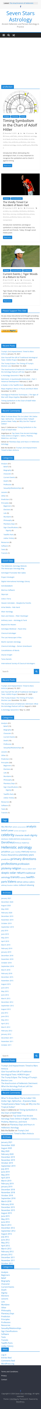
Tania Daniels (6, 659)
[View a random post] (13, 35)
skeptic (5, 872)
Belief (6, 467)
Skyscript (4, 594)
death (27, 835)
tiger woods (22, 286)
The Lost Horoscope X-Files (11, 637)
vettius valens (29, 882)
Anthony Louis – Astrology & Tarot (14, 620)
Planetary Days (9, 524)
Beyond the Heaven (8, 624)
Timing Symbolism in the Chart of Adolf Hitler (20, 125)
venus (19, 881)
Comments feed (8, 1360)
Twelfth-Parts (9, 534)
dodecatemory (26, 839)
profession (23, 863)
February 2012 (6, 1031)
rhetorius (24, 869)
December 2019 (7, 916)
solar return (31, 142)
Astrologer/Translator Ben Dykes (13, 573)
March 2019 (5, 945)
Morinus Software (8, 590)
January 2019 (6, 952)
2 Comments (26, 280)
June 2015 (5, 988)
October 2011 (6, 1045)
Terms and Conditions (9, 1371)
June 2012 (5, 1016)
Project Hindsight (7, 577)
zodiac (15, 885)
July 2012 (4, 1013)
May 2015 (5, 991)
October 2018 (6, 963)
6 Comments (30, 208)
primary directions (23, 859)
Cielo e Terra (6, 599)
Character (15, 116)
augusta (17, 283)
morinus (33, 852)
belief (4, 830)
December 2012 (7, 1002)
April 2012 (5, 1023)
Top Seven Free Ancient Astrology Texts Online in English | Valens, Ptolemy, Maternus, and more (19, 435)
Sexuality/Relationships (12, 488)
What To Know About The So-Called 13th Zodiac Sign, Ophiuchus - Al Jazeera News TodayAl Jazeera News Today (19, 418)
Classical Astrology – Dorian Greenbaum (16, 646)
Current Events (17, 198)
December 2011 (7, 1038)
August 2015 (6, 984)
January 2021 (6, 898)
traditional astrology (9, 145)
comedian (15, 211)
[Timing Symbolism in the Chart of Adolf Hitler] (20, 92)
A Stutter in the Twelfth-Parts (12, 385)
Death (23, 116)
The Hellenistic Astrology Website (14, 566)
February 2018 (6, 973)
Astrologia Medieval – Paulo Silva (13, 629)
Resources (5, 542)
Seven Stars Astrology (20, 16)
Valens (12, 881)
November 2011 (7, 1041)
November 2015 (7, 980)
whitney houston (7, 885)
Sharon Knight (6, 655)
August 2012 (6, 1009)
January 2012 (6, 1034)
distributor (30, 211)
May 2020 (5, 909)
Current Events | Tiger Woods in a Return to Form (20, 275)
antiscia (20, 136)
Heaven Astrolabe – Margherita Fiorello (16, 603)
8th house (6, 136)
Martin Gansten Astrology (11, 642)
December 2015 (7, 977)
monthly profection (23, 214)
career (10, 830)
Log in (3, 1355)
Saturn (20, 217)
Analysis (6, 116)
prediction (5, 859)
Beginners (7, 506)
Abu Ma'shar (6, 826)
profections (22, 142)
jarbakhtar (5, 851)
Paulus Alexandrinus (10, 855)
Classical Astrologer (8, 633)
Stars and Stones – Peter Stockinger (14, 616)
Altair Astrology (7, 612)
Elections (7, 509)
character (19, 835)
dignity (33, 835)
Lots (5, 513)
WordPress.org (7, 1363)
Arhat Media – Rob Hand (10, 607)
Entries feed (6, 1357)
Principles (5, 503)
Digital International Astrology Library (15, 581)
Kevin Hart (6, 214)
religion (16, 868)
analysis (31, 826)
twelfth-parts (26, 145)
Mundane (7, 517)
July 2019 (4, 930)
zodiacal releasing (26, 885)
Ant (21, 133)
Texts (3, 549)
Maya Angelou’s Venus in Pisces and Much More (19, 389)
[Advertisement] (20, 63)
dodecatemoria (14, 839)
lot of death (6, 139)
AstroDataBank (7, 586)
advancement (22, 827)
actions (15, 827)
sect (34, 869)
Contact (4, 1379)
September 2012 (7, 1006)
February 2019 (6, 948)
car (10, 211)
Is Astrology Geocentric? (10, 375)
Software (4, 546)
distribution (23, 211)
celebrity (7, 835)
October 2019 (6, 923)
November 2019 (7, 920)
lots (10, 142)
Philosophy (8, 520)
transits (19, 145)
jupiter (13, 852)
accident (5, 211)
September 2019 (7, 927)
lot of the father (23, 139)
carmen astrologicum (20, 831)
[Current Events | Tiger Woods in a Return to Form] (20, 247)
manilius (18, 852)
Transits (4, 553)
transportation (7, 220)
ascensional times (8, 283)
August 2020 (6, 905)
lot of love (14, 139)
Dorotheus (8, 842)
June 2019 (5, 934)
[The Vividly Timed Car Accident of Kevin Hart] (20, 175)
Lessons (4, 492)
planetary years (26, 283)
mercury (13, 214)
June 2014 (5, 995)
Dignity (8, 530)
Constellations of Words (10, 650)
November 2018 (7, 959)
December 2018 (7, 955)
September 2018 (7, 966)
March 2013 (5, 998)
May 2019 (5, 938)
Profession (27, 270)
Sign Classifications (11, 527)
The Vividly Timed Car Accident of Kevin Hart (16, 203)
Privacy (4, 1376)
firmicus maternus (22, 843)
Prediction (5, 499)
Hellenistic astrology (30, 136)
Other (3, 496)
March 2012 (5, 1027)
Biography (7, 470)
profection (15, 142)
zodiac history (9, 538)
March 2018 (5, 970)
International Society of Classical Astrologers (18, 663)
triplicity (23, 877)
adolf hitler (13, 136)
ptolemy (6, 868)
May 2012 (5, 1020)
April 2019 (5, 941)
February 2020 (6, 913)
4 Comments (29, 133)
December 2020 (7, 902)
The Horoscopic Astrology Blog (12, 568)
